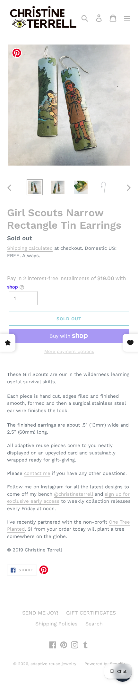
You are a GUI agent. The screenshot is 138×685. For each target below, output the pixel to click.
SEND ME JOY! (40, 613)
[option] (34, 187)
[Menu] (127, 18)
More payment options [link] (69, 351)
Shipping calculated (30, 248)
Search (94, 624)
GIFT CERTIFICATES (91, 613)
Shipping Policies (56, 624)
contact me (37, 473)
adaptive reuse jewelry (53, 663)
